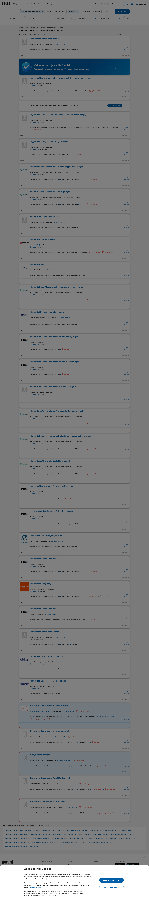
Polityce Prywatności (35, 887)
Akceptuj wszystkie (111, 880)
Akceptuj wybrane (111, 887)
